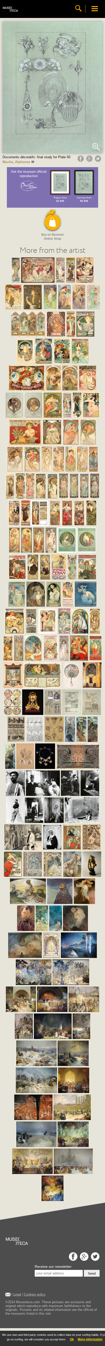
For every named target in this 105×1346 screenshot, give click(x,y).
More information (90, 1339)
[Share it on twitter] (98, 160)
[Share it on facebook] (81, 160)
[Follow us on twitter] (94, 1259)
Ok (72, 1339)
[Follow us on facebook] (72, 1259)
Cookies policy (35, 1294)
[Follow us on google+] (83, 1259)
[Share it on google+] (90, 160)
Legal (17, 1294)
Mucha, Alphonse (16, 162)
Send (92, 1273)
